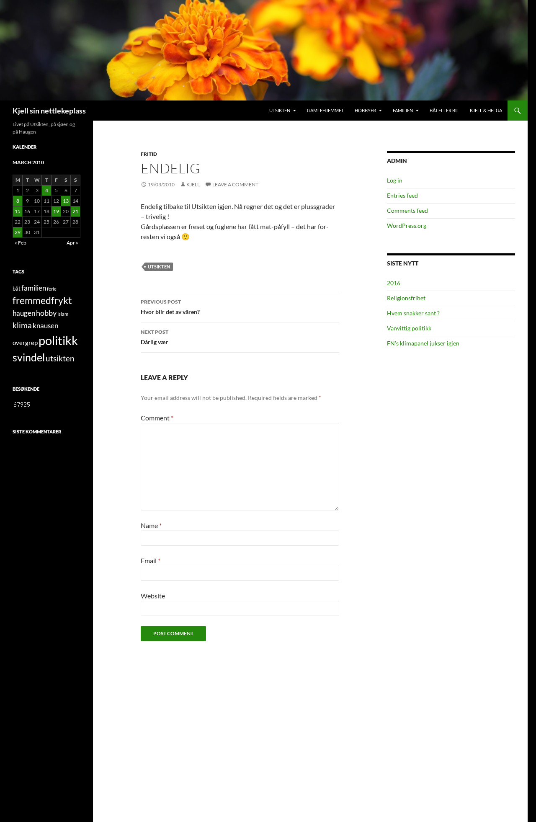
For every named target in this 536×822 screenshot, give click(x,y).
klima (22, 325)
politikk (58, 340)
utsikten (159, 266)
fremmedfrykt (42, 300)
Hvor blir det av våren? (170, 307)
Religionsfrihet (406, 297)
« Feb (20, 243)
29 (18, 232)
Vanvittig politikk (409, 328)
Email (150, 560)
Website (153, 596)
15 (18, 211)
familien (33, 288)
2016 (393, 282)
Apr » (72, 243)
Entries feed (402, 195)
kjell (193, 184)
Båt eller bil (444, 110)
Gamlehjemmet (325, 110)
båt (17, 288)
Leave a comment (235, 184)
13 (66, 201)
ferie (52, 288)
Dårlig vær (154, 337)
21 (75, 211)
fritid (149, 154)
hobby (46, 313)
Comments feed (407, 210)
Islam (62, 314)
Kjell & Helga (486, 110)
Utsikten (279, 110)
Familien (403, 110)
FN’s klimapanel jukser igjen (423, 343)
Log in (394, 180)
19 (56, 211)
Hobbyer (365, 110)
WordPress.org (406, 225)
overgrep (25, 342)
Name (151, 525)
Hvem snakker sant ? (413, 313)
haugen (24, 313)
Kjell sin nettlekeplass (49, 110)
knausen (45, 326)
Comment (157, 418)
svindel (29, 357)
